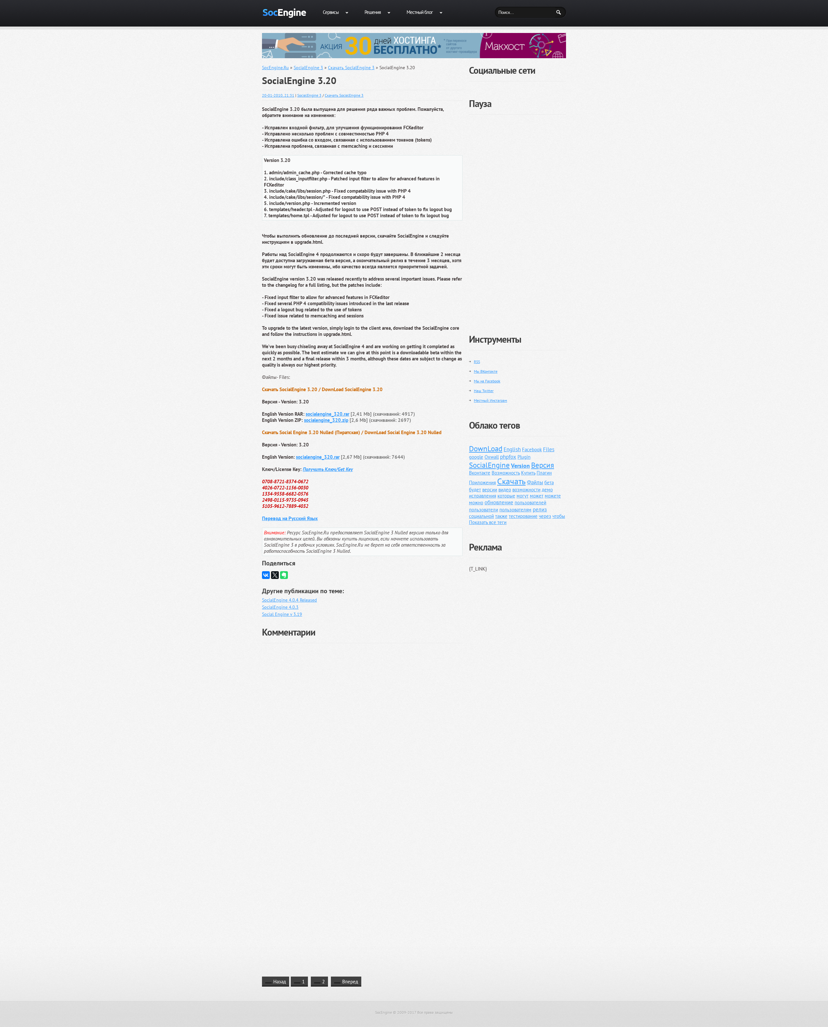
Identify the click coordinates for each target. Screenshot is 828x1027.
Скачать (511, 481)
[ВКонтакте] (266, 575)
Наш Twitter (484, 390)
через (545, 516)
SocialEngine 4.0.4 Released (289, 600)
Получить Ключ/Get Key (328, 469)
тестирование (523, 516)
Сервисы (331, 12)
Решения (373, 12)
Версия (542, 465)
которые (506, 496)
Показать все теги (488, 522)
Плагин (544, 473)
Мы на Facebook (487, 381)
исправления (482, 496)
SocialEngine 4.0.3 (280, 607)
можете (553, 496)
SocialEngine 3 (309, 95)
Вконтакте (479, 473)
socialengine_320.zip (326, 420)
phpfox (508, 456)
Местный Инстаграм (490, 400)
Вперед (350, 982)
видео (504, 490)
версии (489, 490)
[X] (275, 575)
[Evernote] (284, 575)
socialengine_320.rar (327, 414)
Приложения (482, 482)
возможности (526, 490)
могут (522, 496)
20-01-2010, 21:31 (278, 95)
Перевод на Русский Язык (290, 518)
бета (549, 482)
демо (547, 490)
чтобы (558, 516)
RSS (477, 361)
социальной (481, 516)
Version (520, 465)
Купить (528, 473)
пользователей (530, 502)
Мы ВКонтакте (485, 371)
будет (475, 490)
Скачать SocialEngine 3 (344, 95)
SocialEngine (489, 465)
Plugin (524, 457)
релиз (540, 509)
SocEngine (383, 1012)
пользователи (483, 510)
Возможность (506, 473)
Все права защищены (435, 1012)
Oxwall (492, 457)
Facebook (532, 449)
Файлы (535, 482)
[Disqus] (362, 727)
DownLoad (485, 448)
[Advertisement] (517, 219)
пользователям (515, 510)
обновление (499, 502)
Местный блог (420, 12)
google (476, 457)
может (536, 496)
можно (476, 502)
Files (548, 449)
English (512, 449)
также (501, 516)
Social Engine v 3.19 (282, 614)
